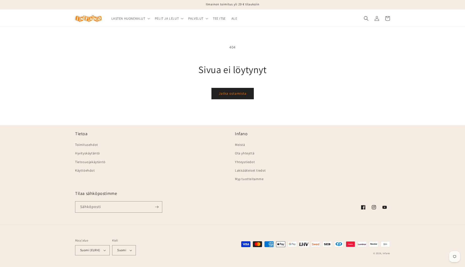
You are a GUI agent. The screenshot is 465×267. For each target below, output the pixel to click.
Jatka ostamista (233, 93)
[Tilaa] (156, 207)
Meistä (240, 144)
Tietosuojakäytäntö (90, 162)
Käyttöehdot (85, 170)
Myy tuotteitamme (249, 179)
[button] (130, 18)
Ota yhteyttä (244, 153)
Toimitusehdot (86, 144)
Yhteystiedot (245, 162)
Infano (386, 253)
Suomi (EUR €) (90, 250)
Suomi (121, 250)
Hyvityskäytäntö (87, 153)
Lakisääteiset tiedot (250, 170)
